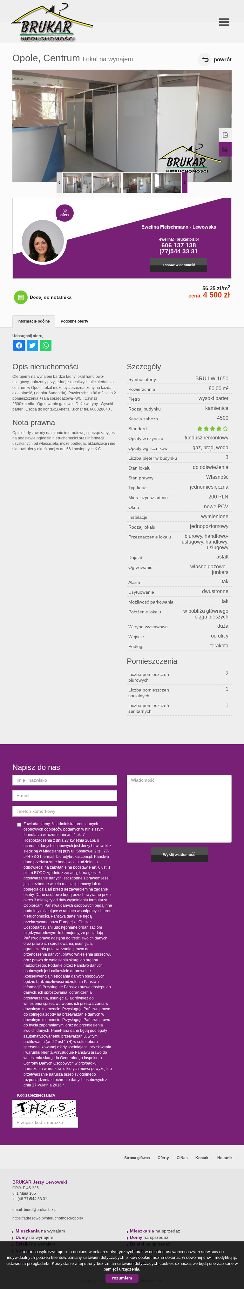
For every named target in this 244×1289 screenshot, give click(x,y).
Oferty (163, 1158)
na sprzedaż (155, 1230)
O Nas (182, 1158)
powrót (223, 60)
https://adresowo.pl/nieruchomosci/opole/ (47, 1218)
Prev (59, 182)
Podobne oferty (74, 321)
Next (184, 182)
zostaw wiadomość (179, 265)
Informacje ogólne (33, 321)
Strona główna (137, 1158)
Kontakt (202, 1158)
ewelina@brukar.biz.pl (179, 239)
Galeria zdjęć (225, 149)
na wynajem (40, 1230)
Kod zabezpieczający (36, 1095)
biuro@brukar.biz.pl (41, 1209)
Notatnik (225, 1158)
